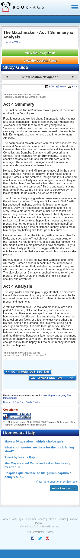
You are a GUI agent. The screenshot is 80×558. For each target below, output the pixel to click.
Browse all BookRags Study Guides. (22, 402)
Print (74, 86)
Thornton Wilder (12, 42)
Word (63, 86)
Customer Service (35, 519)
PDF (51, 86)
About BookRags (13, 519)
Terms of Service (57, 519)
